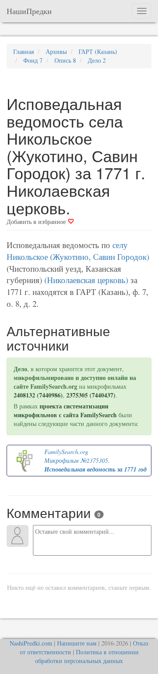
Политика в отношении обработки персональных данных (87, 656)
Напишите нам (77, 643)
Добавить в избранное (37, 221)
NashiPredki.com (31, 643)
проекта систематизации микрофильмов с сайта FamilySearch (65, 410)
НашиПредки (29, 11)
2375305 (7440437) (90, 395)
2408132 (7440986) (38, 395)
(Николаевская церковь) (86, 279)
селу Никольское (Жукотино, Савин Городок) (78, 250)
